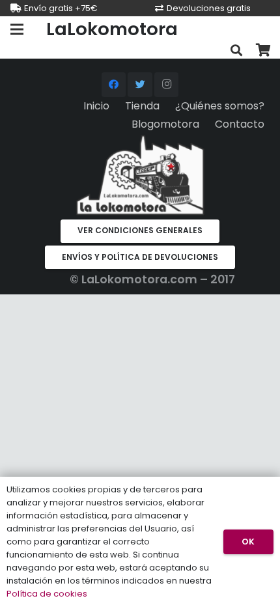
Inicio (96, 105)
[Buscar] (236, 50)
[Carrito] (263, 50)
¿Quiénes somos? (219, 105)
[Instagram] (166, 84)
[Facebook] (114, 84)
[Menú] (17, 29)
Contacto (239, 124)
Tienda (142, 105)
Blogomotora (165, 124)
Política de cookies (47, 593)
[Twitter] (140, 84)
